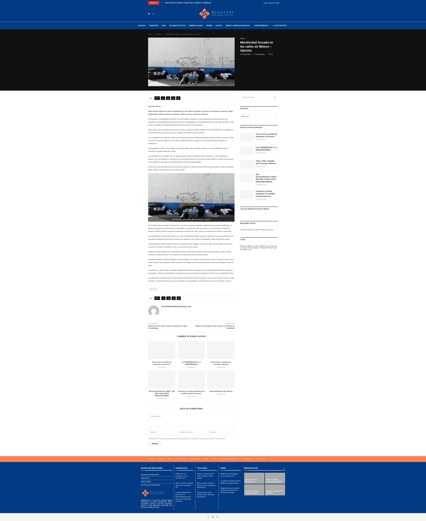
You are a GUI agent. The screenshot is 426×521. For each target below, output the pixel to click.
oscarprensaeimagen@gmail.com (176, 306)
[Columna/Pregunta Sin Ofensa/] (221, 379)
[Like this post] (158, 98)
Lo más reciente (279, 25)
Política (219, 25)
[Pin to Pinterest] (173, 98)
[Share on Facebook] (163, 98)
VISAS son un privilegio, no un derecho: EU (182, 476)
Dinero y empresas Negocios (238, 25)
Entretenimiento (261, 25)
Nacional (142, 25)
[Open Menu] (149, 14)
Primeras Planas (196, 25)
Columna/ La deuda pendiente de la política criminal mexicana (265, 193)
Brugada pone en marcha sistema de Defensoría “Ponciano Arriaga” (229, 490)
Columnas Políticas (177, 25)
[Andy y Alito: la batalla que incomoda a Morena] (221, 350)
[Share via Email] (178, 98)
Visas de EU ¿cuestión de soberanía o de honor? (266, 135)
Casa (149, 34)
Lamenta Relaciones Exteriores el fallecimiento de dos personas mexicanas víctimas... (183, 497)
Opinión (209, 25)
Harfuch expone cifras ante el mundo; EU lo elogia (205, 476)
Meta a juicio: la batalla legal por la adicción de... (184, 485)
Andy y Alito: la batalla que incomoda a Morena (266, 162)
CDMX (164, 25)
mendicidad (153, 289)
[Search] (153, 14)
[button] (161, 3)
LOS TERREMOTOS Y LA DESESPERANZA (266, 149)
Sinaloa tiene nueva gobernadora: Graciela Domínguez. (186, 3)
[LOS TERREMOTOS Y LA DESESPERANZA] (191, 350)
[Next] (284, 469)
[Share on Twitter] (168, 98)
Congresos (153, 25)
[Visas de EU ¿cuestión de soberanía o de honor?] (162, 350)
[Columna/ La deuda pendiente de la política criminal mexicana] (191, 379)
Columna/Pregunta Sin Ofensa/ (221, 391)
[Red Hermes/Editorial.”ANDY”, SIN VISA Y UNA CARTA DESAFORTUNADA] (162, 379)
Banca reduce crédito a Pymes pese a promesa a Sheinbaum (206, 485)
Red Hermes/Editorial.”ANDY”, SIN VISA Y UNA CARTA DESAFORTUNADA (162, 393)
